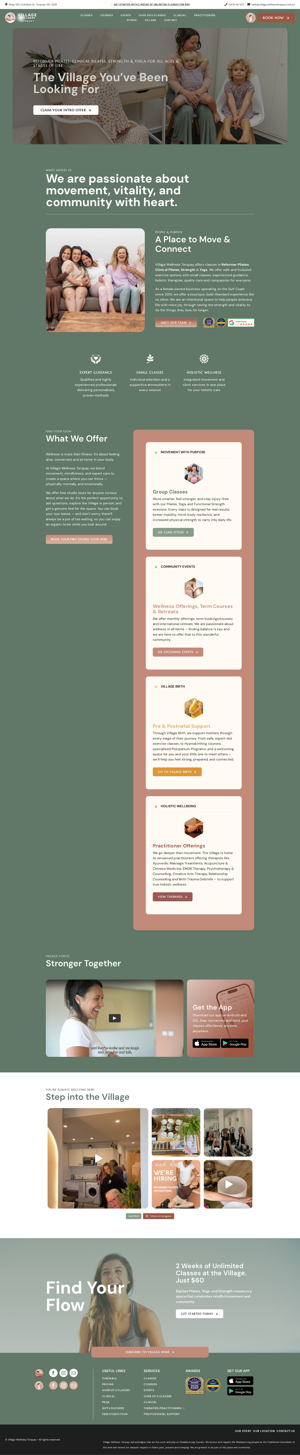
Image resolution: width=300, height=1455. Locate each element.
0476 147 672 (236, 4)
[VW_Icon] (39, 1370)
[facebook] (53, 1373)
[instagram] (63, 1373)
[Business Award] (221, 318)
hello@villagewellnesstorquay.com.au (273, 4)
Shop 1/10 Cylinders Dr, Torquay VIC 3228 (33, 4)
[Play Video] (115, 1018)
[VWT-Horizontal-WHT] (20, 14)
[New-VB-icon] (251, 14)
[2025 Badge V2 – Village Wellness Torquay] (209, 319)
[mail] (73, 1373)
